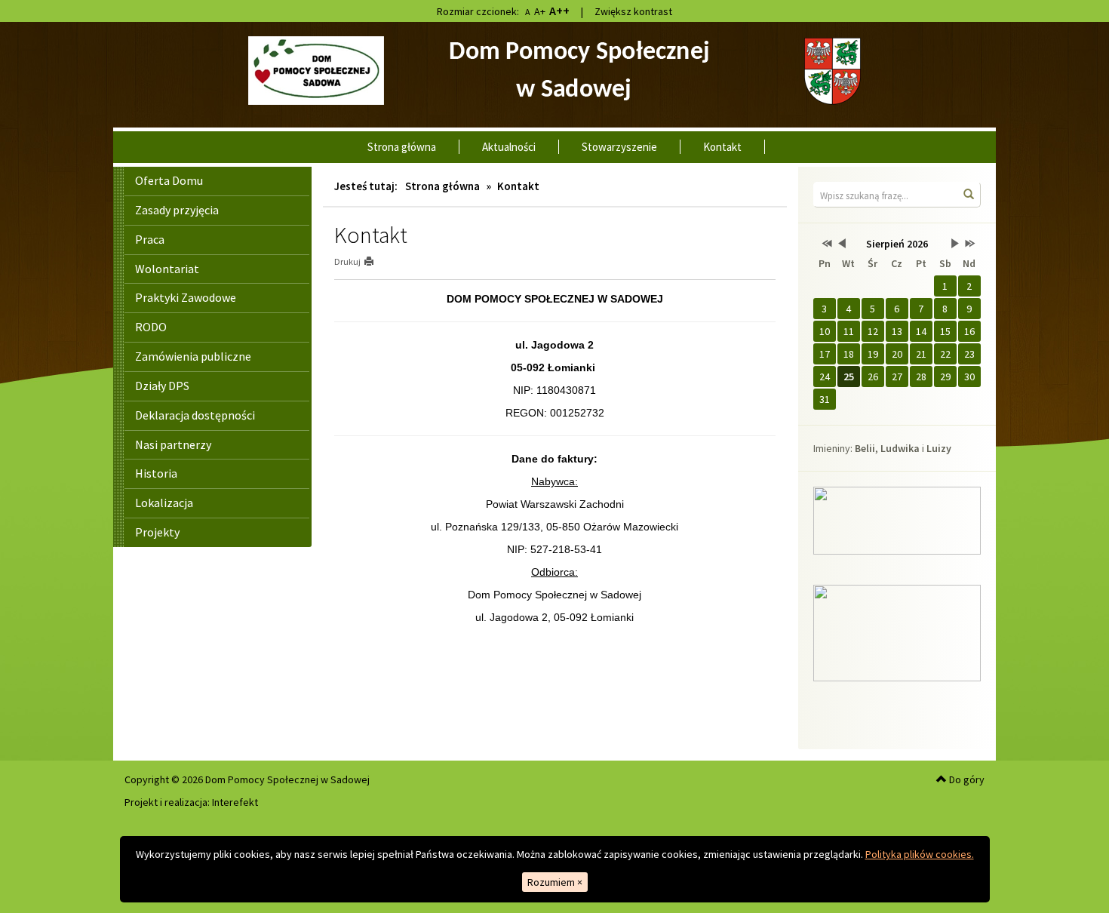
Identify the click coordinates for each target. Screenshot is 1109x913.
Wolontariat (167, 268)
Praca (149, 239)
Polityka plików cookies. (919, 854)
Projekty (157, 532)
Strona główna (401, 147)
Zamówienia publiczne (193, 356)
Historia (156, 473)
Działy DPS (162, 385)
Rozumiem (554, 882)
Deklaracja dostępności (195, 415)
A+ (539, 11)
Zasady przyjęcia (177, 209)
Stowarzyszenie (619, 147)
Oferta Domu (169, 180)
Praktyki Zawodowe (185, 297)
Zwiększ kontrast (633, 11)
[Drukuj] (375, 261)
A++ (559, 10)
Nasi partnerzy (173, 444)
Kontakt (722, 147)
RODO (151, 326)
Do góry (966, 779)
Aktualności (509, 147)
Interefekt (235, 802)
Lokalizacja (164, 502)
